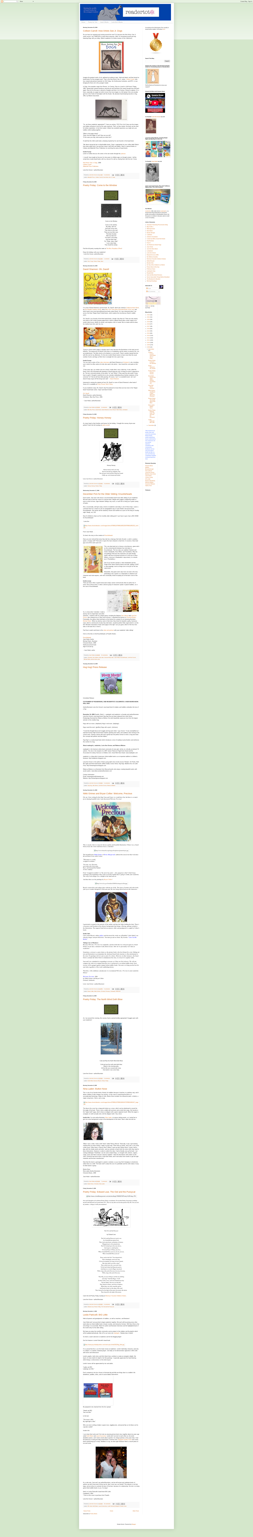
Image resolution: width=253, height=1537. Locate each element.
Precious (108, 991)
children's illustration (152, 236)
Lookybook (150, 251)
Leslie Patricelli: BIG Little (95, 1315)
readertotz (148, 211)
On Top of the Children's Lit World (156, 265)
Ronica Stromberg (150, 480)
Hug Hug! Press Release (95, 667)
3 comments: (107, 1078)
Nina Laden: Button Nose (95, 1089)
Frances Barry (149, 465)
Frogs (91, 261)
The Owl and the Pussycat (107, 1306)
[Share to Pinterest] (124, 175)
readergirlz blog (151, 271)
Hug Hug (90, 785)
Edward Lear (91, 1306)
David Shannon (114, 379)
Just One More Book (152, 249)
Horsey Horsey (91, 486)
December (151, 349)
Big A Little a (150, 226)
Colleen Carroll (130, 79)
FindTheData (150, 241)
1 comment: (107, 258)
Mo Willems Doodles (152, 257)
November (151, 425)
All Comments (151, 291)
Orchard (103, 991)
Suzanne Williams (150, 484)
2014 (148, 333)
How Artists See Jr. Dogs (90, 162)
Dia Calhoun (124, 615)
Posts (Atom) (93, 1513)
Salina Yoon (148, 485)
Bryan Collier (91, 991)
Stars (102, 261)
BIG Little (90, 1506)
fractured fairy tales (109, 657)
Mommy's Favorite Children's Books (116, 1296)
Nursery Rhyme (97, 1080)
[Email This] (116, 175)
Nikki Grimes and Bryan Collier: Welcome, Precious (107, 793)
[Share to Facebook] (122, 175)
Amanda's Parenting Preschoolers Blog (157, 224)
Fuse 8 (148, 243)
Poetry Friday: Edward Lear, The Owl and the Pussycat (109, 1192)
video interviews (104, 362)
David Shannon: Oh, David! (96, 269)
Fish (89, 261)
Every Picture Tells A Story (105, 384)
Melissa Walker (149, 482)
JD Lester (147, 479)
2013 (148, 335)
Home (83, 22)
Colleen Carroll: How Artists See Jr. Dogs (102, 31)
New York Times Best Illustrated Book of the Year (119, 309)
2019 (148, 321)
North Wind (90, 1080)
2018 (148, 324)
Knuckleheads (109, 535)
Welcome (118, 991)
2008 (148, 347)
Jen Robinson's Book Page (154, 244)
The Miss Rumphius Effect (114, 248)
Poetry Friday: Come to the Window (100, 185)
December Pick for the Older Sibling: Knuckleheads (107, 494)
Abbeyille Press (91, 177)
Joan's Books (104, 22)
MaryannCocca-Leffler (153, 255)
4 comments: (104, 407)
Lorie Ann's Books (117, 22)
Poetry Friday (97, 261)
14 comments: (104, 655)
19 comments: (107, 1503)
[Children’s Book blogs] (156, 54)
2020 (148, 319)
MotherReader (151, 261)
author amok (105, 425)
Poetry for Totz (92, 22)
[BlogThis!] (118, 175)
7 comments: (104, 1181)
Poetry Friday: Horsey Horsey (97, 418)
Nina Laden (108, 1117)
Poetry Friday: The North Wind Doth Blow (102, 999)
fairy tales (101, 657)
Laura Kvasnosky (101, 1436)
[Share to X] (120, 175)
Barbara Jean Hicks (150, 474)
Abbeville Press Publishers (90, 166)
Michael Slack (87, 621)
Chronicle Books (131, 617)
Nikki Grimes (97, 991)
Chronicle (90, 657)
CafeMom (149, 234)
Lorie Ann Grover (132, 657)
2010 (148, 342)
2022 (148, 315)
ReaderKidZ (150, 273)
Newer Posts (87, 1511)
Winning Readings (152, 281)
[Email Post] (112, 174)
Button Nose (90, 1183)
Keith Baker (90, 1436)
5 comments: (107, 174)
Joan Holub (117, 657)
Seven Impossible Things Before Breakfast (158, 277)
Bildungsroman (151, 228)
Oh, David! (86, 393)
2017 (148, 326)
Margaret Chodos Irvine (125, 1439)
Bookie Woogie (151, 232)
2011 (148, 340)
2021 (148, 317)
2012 (148, 338)
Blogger (134, 1524)
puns (99, 659)
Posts (149, 288)
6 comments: (107, 783)
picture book (94, 659)
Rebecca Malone (111, 785)
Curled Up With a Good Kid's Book (156, 238)
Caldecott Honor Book (132, 307)
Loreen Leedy (149, 477)
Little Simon (95, 785)
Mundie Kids (150, 263)
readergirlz (117, 1333)
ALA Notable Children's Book (93, 309)
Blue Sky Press (91, 409)
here (164, 29)
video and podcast (108, 630)
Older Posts (136, 1511)
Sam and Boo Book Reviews (154, 275)
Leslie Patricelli (111, 1506)
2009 (148, 344)
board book (98, 409)
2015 (148, 331)
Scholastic (126, 362)
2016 (148, 328)
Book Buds (150, 230)
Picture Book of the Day (153, 267)
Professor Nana (151, 269)
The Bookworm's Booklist (153, 279)
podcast (123, 153)
